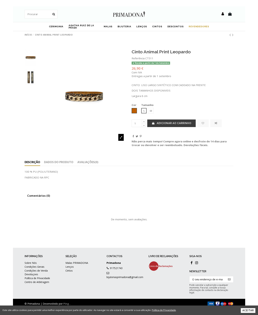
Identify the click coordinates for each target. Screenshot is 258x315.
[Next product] (233, 34)
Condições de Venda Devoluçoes (36, 272)
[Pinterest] (141, 136)
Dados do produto (58, 162)
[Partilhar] (133, 136)
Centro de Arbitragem (37, 282)
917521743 (116, 268)
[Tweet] (137, 136)
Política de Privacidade (37, 278)
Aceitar (248, 310)
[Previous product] (230, 34)
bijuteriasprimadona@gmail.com (125, 277)
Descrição (32, 162)
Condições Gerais (34, 266)
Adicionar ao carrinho (174, 123)
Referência (138, 58)
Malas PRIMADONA (76, 262)
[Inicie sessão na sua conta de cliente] (222, 14)
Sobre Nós (31, 262)
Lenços (69, 266)
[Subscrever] (229, 279)
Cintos (69, 270)
